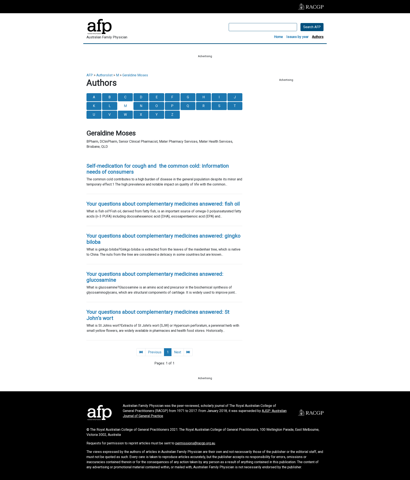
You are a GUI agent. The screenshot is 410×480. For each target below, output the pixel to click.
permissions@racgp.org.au (195, 443)
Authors (318, 37)
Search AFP (312, 27)
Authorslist (104, 75)
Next (177, 352)
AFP (89, 75)
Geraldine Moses (135, 75)
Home (278, 37)
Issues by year (297, 37)
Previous (154, 352)
